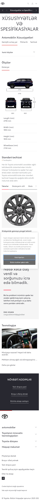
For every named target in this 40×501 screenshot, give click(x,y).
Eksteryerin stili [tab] (18, 186)
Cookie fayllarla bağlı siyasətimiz (13, 486)
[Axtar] (28, 3)
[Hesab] (32, 4)
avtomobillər (9, 427)
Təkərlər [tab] (5, 186)
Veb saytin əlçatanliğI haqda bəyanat (14, 490)
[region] (19, 250)
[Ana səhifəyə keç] (2, 3)
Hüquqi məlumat (11, 446)
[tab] (9, 43)
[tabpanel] (19, 223)
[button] (8, 364)
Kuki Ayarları (19, 257)
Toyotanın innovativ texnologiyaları (12, 434)
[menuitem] (23, 10)
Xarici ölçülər (7, 52)
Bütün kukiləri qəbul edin (19, 262)
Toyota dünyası (10, 441)
